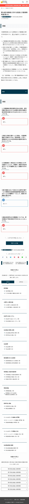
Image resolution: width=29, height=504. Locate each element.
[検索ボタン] (23, 2)
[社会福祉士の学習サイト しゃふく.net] (4, 2)
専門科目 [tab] (21, 282)
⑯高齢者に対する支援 (6, 16)
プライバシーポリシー (8, 499)
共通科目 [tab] (8, 282)
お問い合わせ (16, 499)
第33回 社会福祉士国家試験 (17, 16)
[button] (3, 257)
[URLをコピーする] (26, 257)
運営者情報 (22, 499)
